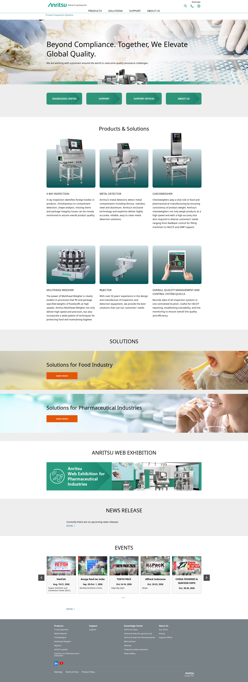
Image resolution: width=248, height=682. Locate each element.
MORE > (70, 525)
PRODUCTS (95, 11)
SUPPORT (135, 11)
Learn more (62, 375)
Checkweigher (60, 637)
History (162, 634)
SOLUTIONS (115, 11)
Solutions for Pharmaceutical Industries (66, 654)
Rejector (57, 645)
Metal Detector (60, 634)
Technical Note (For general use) (138, 634)
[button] (122, 597)
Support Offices (165, 637)
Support (92, 630)
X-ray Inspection (61, 630)
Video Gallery (129, 653)
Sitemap (58, 671)
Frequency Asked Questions (136, 649)
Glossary (127, 645)
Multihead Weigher (62, 641)
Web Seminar (130, 641)
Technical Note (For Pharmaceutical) (139, 637)
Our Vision (163, 630)
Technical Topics (131, 630)
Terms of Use (71, 671)
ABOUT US (153, 11)
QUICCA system (61, 649)
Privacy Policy (88, 671)
